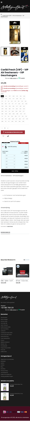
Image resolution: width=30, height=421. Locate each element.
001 (2, 96)
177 (15, 103)
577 (23, 111)
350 (13, 106)
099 (17, 98)
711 (2, 116)
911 (5, 121)
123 (15, 101)
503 (24, 108)
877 (23, 118)
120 (12, 101)
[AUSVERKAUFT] (11, 266)
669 (13, 113)
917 (9, 121)
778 (22, 116)
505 (2, 111)
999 (23, 121)
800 (9, 118)
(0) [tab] (5, 232)
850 (20, 118)
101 (24, 98)
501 (20, 108)
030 (2, 98)
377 (17, 106)
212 (22, 103)
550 (16, 111)
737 (8, 116)
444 (6, 108)
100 (20, 98)
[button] (24, 260)
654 (10, 113)
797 (5, 118)
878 (27, 118)
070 (10, 98)
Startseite (1, 14)
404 (2, 108)
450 (10, 108)
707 (24, 113)
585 (2, 113)
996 (19, 121)
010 (17, 96)
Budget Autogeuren (20, 279)
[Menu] (1, 2)
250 (26, 103)
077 (13, 98)
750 (12, 116)
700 (21, 113)
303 (6, 106)
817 (16, 118)
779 (26, 116)
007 (10, 96)
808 (13, 118)
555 (20, 111)
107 (2, 101)
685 (17, 113)
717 (5, 116)
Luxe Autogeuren (12, 279)
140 (22, 101)
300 (2, 106)
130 (18, 101)
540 (13, 111)
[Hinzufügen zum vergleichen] (8, 136)
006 (6, 96)
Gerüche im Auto (4, 279)
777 (19, 116)
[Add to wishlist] (3, 136)
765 (15, 116)
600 (6, 113)
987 (16, 121)
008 (13, 96)
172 (12, 103)
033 (6, 98)
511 (9, 111)
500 (17, 108)
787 (2, 118)
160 (6, 103)
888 (2, 121)
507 (6, 111)
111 (5, 101)
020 (24, 96)
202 (19, 103)
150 (2, 103)
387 (20, 106)
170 (9, 103)
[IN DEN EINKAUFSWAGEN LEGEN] (26, 266)
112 (8, 101)
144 (25, 101)
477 (13, 108)
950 (12, 121)
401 (24, 106)
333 (10, 106)
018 (20, 96)
